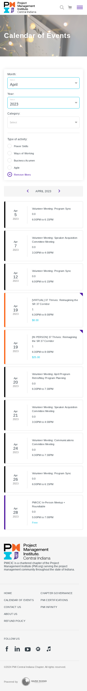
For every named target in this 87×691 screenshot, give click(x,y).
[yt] (28, 649)
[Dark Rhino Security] (34, 681)
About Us (10, 614)
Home (8, 593)
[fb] (7, 648)
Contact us (12, 607)
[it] (49, 648)
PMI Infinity (49, 607)
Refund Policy (14, 621)
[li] (17, 648)
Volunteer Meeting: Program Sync (51, 208)
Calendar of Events (19, 600)
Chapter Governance (56, 593)
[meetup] (38, 648)
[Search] (62, 7)
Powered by (11, 681)
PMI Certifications (54, 600)
